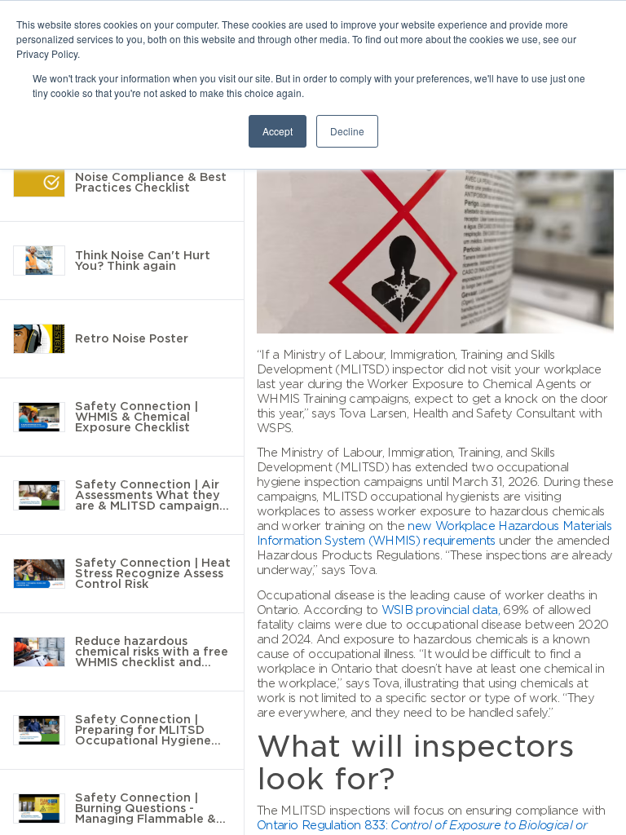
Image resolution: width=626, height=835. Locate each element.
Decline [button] (347, 131)
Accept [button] (277, 131)
